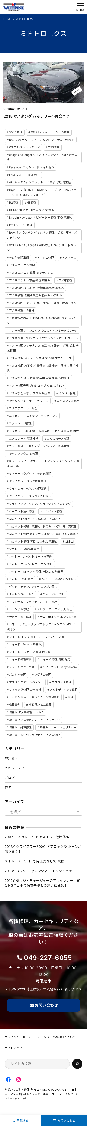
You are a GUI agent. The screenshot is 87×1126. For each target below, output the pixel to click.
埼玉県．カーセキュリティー (58, 727)
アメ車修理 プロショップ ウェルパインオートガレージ (43, 330)
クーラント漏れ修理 (21, 511)
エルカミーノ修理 (58, 438)
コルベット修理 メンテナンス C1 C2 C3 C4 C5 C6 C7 (43, 534)
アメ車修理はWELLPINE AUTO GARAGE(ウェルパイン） (41, 320)
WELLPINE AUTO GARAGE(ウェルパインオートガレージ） (43, 248)
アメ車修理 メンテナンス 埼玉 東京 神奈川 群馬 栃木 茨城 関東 (43, 348)
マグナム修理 (42, 674)
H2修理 (13, 202)
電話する (23, 1120)
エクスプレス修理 (68, 401)
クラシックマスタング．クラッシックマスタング (40, 504)
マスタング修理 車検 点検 (25, 689)
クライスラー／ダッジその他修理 (30, 496)
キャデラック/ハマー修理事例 (50, 446)
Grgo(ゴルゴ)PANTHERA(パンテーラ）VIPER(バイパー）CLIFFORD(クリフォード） (41, 192)
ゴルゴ (69, 541)
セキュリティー (16, 768)
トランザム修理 (19, 609)
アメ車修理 (66, 280)
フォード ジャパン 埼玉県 (25, 644)
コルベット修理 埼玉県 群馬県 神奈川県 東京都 (43, 526)
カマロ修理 (16, 446)
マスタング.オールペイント (26, 682)
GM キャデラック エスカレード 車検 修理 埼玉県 (40, 182)
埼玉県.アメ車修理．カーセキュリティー (34, 720)
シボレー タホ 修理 (21, 579)
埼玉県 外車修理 (20, 727)
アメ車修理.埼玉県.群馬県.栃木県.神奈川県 (35, 295)
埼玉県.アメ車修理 (40, 704)
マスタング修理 (61, 682)
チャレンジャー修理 (21, 594)
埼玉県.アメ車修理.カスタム (26, 712)
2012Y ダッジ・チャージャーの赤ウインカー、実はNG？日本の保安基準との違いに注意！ (42, 883)
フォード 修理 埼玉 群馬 (55, 659)
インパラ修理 (67, 393)
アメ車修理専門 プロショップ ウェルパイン (36, 385)
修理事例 (14, 704)
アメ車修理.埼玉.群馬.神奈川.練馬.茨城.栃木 (36, 288)
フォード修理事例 (20, 659)
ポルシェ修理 (17, 674)
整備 (8, 787)
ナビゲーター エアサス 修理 (54, 609)
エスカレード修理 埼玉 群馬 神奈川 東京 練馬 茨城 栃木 (44, 431)
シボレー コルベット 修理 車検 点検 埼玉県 (36, 571)
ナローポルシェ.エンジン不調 (58, 617)
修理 (70, 697)
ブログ (10, 778)
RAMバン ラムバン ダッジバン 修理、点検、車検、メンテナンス (42, 235)
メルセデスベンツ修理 (63, 689)
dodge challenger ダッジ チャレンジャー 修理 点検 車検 (42, 157)
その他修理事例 (19, 257)
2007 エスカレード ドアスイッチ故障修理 (37, 837)
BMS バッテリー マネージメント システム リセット (41, 140)
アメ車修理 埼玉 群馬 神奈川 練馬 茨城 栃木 (42, 303)
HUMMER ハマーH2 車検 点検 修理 (31, 210)
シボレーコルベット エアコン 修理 (31, 564)
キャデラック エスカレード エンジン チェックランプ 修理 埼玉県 (43, 463)
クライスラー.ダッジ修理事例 (27, 481)
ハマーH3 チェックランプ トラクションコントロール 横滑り (41, 627)
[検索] (77, 1064)
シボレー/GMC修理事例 (24, 549)
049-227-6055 (48, 958)
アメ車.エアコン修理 (22, 265)
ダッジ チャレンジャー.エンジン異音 (33, 586)
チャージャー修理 (53, 594)
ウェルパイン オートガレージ (28, 401)
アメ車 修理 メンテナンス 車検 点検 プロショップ (40, 358)
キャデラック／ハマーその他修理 (30, 473)
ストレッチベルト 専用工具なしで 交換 (34, 861)
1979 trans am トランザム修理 (50, 132)
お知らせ (11, 758)
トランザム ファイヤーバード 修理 (33, 602)
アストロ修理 (45, 257)
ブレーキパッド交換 (21, 667)
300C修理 (16, 132)
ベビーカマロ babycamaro (60, 667)
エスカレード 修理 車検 (24, 438)
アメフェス (69, 257)
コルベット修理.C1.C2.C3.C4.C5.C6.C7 (34, 519)
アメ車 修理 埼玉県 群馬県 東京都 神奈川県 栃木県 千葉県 (43, 368)
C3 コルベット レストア (24, 147)
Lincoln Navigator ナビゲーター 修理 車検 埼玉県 (40, 217)
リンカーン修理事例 (47, 697)
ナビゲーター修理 (20, 617)
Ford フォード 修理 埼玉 (24, 175)
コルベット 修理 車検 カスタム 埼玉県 (33, 541)
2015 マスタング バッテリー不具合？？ (36, 116)
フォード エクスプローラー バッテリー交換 (36, 637)
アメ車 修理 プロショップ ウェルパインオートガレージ (43, 338)
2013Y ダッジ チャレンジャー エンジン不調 (38, 871)
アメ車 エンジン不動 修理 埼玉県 (29, 280)
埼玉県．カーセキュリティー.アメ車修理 (34, 735)
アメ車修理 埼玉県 (21, 310)
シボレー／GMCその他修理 (58, 579)
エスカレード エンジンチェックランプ (33, 416)
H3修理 (31, 202)
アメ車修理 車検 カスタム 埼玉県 (29, 393)
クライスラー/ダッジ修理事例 (28, 489)
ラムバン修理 (17, 697)
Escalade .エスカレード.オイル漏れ (31, 167)
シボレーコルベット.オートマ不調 (30, 556)
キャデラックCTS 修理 (23, 453)
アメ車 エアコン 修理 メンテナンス (31, 273)
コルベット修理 (52, 511)
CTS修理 (54, 147)
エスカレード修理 (20, 423)
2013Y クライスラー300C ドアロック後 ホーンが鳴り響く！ (43, 849)
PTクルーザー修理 (20, 225)
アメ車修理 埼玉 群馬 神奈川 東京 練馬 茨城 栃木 (39, 378)
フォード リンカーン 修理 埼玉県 (29, 652)
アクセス (75, 989)
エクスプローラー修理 (23, 408)
